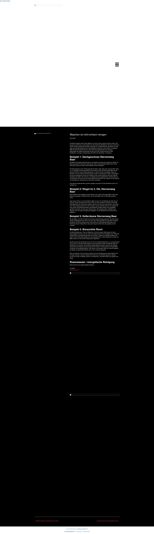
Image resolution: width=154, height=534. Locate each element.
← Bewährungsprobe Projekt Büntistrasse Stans (46, 521)
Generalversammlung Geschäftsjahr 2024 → (108, 521)
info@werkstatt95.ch (82, 529)
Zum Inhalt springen (5, 1)
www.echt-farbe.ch (74, 270)
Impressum (79, 531)
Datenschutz (86, 531)
